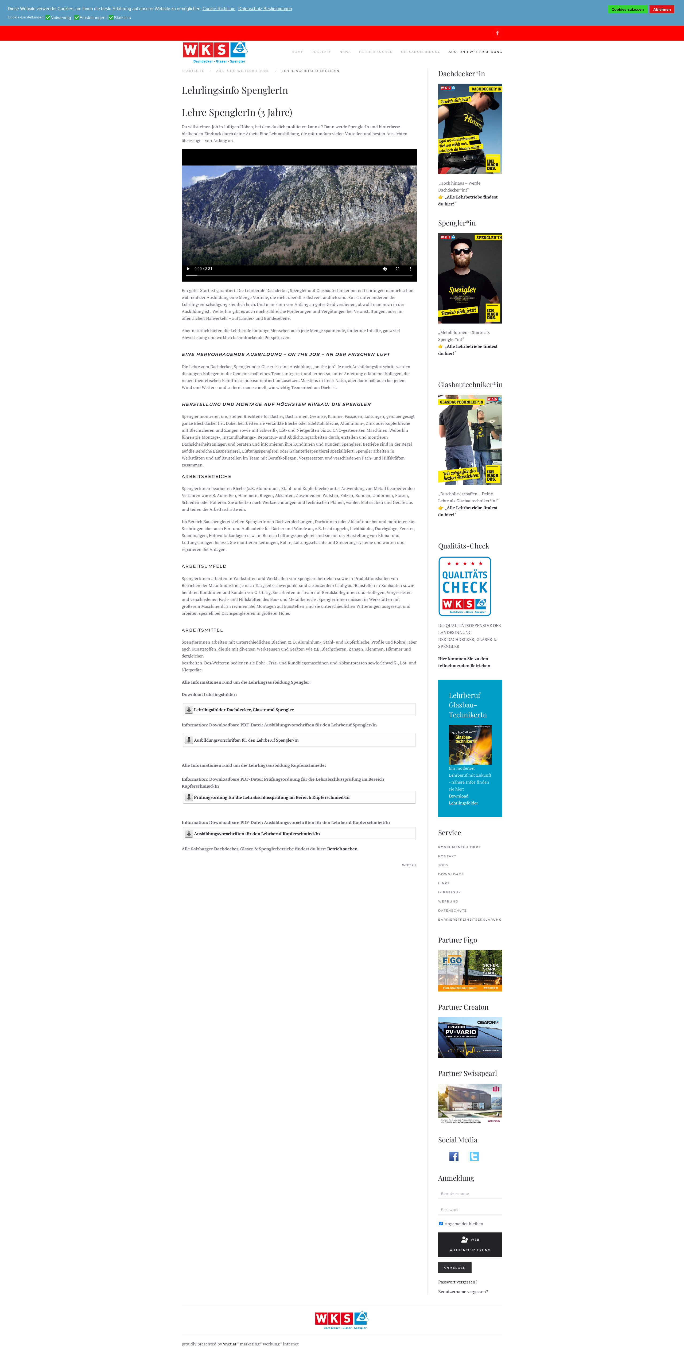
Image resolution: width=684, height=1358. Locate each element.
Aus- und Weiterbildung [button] (475, 52)
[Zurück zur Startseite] (215, 52)
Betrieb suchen (342, 849)
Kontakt (447, 856)
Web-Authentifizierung (470, 1245)
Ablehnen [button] (662, 9)
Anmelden (455, 1268)
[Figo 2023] (470, 970)
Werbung (448, 901)
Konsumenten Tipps (459, 847)
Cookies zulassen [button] (628, 9)
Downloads (451, 874)
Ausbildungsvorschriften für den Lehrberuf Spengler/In (246, 740)
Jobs (443, 865)
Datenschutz (452, 910)
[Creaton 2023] (470, 1037)
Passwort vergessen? (457, 1282)
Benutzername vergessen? (463, 1291)
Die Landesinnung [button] (421, 52)
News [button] (345, 52)
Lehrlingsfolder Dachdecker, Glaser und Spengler (244, 710)
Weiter (408, 865)
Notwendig (60, 18)
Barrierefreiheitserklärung (470, 919)
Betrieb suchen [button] (376, 52)
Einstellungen (92, 18)
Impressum (450, 892)
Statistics (122, 18)
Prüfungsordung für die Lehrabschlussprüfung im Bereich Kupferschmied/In (271, 797)
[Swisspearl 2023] (470, 1103)
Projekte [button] (322, 52)
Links (444, 883)
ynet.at (229, 1344)
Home (298, 52)
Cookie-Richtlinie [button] (219, 8)
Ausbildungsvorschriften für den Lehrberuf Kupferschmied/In (257, 833)
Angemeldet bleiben (463, 1224)
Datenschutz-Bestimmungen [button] (265, 8)
